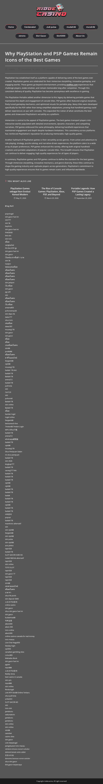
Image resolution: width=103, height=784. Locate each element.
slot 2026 (8, 461)
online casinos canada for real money (20, 636)
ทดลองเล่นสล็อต (11, 267)
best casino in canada (13, 677)
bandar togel (10, 414)
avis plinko (9, 545)
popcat (8, 517)
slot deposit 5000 (12, 599)
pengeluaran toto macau (15, 746)
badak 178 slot (11, 370)
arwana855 (9, 307)
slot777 (8, 220)
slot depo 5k (10, 314)
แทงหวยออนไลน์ (11, 586)
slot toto (8, 239)
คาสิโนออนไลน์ (11, 358)
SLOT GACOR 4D (11, 702)
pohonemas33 (11, 311)
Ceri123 (8, 392)
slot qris (8, 680)
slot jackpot (9, 282)
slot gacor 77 (10, 574)
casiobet (8, 733)
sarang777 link (10, 470)
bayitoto (8, 226)
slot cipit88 (9, 530)
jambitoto (9, 711)
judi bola (8, 386)
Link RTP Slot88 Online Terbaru (17, 692)
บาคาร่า (8, 592)
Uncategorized (54, 69)
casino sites (9, 736)
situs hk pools (10, 595)
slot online (9, 404)
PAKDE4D (9, 232)
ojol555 (8, 649)
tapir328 (8, 548)
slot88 (7, 348)
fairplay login (10, 646)
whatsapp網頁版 (11, 439)
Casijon (8, 264)
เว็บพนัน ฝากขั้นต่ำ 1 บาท (14, 257)
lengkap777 (9, 464)
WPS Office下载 (11, 430)
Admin (12, 69)
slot (6, 295)
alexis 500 (9, 627)
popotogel (9, 214)
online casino (10, 605)
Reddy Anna (10, 674)
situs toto (9, 320)
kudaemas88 (10, 617)
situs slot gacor (11, 761)
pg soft (8, 292)
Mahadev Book (11, 658)
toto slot (8, 708)
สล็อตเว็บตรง (10, 270)
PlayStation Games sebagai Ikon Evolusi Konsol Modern (20, 191)
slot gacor (9, 254)
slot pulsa (9, 539)
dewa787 (8, 326)
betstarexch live (11, 423)
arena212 (8, 379)
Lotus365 (8, 655)
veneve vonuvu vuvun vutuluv (17, 749)
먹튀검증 (8, 620)
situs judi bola (10, 696)
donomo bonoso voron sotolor (17, 758)
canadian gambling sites (14, 652)
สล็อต (7, 242)
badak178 (9, 373)
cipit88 (7, 364)
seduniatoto (10, 714)
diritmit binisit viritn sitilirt (15, 752)
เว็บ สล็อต (8, 286)
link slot (8, 235)
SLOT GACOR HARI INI (14, 555)
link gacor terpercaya (13, 764)
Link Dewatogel (11, 743)
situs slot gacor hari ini (14, 611)
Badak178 (9, 376)
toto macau (9, 639)
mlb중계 (8, 514)
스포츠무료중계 (11, 602)
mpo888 (8, 667)
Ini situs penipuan (12, 455)
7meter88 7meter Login (14, 426)
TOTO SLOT (9, 567)
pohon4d (8, 398)
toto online (9, 630)
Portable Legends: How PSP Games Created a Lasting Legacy (83, 191)
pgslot (7, 664)
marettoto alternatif (13, 523)
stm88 (7, 583)
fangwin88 (9, 361)
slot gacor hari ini (12, 217)
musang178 (9, 329)
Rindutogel (9, 689)
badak (7, 495)
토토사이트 (9, 755)
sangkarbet (9, 245)
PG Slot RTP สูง (11, 248)
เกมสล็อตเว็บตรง (11, 345)
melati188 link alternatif (14, 558)
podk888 (8, 351)
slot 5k (7, 223)
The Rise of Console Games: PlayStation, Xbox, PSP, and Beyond (51, 191)
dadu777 (8, 317)
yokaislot (8, 699)
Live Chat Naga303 (12, 642)
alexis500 (8, 624)
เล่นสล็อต (8, 323)
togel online (9, 417)
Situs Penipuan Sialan (13, 451)
